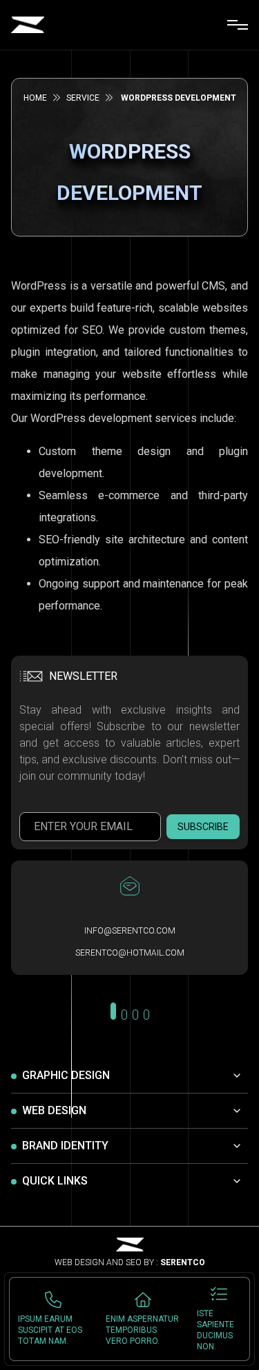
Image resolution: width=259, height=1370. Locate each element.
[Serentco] (27, 25)
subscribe (203, 826)
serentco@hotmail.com (129, 953)
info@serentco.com (129, 931)
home (35, 98)
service (82, 98)
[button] (113, 1011)
